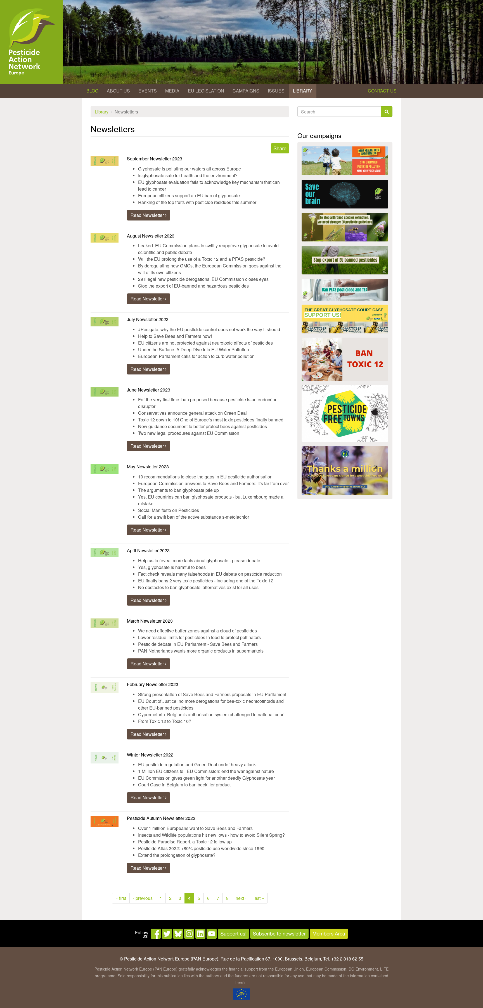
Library (302, 90)
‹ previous (143, 898)
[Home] (31, 42)
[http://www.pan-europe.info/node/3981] (345, 227)
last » (259, 898)
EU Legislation (206, 90)
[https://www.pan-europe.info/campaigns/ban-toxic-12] (345, 359)
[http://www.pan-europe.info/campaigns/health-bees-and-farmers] (345, 160)
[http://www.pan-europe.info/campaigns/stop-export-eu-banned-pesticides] (345, 260)
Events (147, 90)
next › (241, 898)
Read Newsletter (148, 215)
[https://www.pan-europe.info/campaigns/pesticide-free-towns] (345, 413)
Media (172, 90)
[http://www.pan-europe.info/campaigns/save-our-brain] (345, 194)
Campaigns (246, 90)
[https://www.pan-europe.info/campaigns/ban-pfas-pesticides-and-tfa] (345, 290)
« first (120, 898)
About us (118, 90)
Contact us (382, 90)
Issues (276, 90)
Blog (92, 90)
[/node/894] (345, 470)
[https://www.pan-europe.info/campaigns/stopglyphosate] (345, 319)
